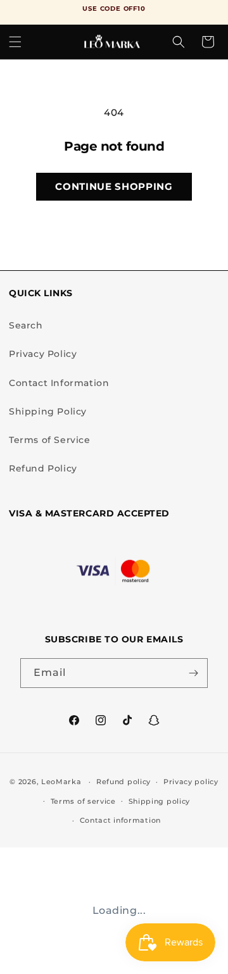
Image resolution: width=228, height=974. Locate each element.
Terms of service (83, 801)
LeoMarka (61, 781)
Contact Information (59, 383)
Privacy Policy (43, 353)
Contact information (120, 820)
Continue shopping (113, 186)
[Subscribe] (193, 673)
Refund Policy (43, 468)
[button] (15, 42)
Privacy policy (190, 781)
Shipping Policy (48, 411)
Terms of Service (50, 440)
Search (26, 325)
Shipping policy (160, 801)
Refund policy (123, 781)
